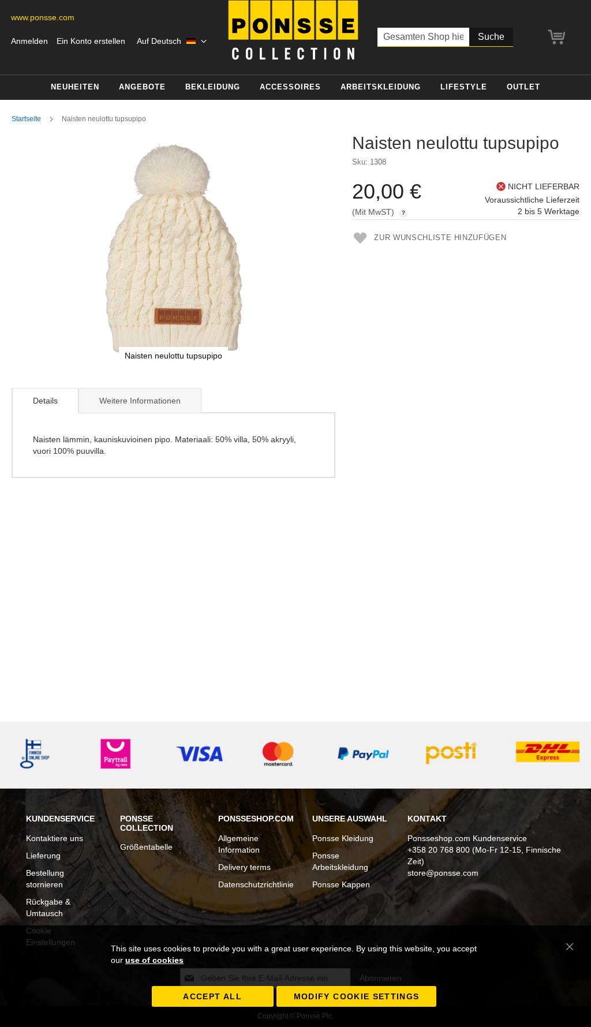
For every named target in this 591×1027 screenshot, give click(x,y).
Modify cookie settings (357, 996)
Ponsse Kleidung (342, 838)
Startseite (26, 119)
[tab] (45, 400)
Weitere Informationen (140, 400)
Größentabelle (146, 847)
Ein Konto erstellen (91, 41)
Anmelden (29, 41)
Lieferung (43, 855)
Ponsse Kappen (341, 884)
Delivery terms (244, 867)
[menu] (295, 87)
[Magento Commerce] (293, 30)
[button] (172, 41)
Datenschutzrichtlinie (256, 884)
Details (45, 400)
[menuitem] (75, 87)
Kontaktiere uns (54, 838)
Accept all (212, 996)
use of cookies (154, 960)
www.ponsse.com (42, 17)
